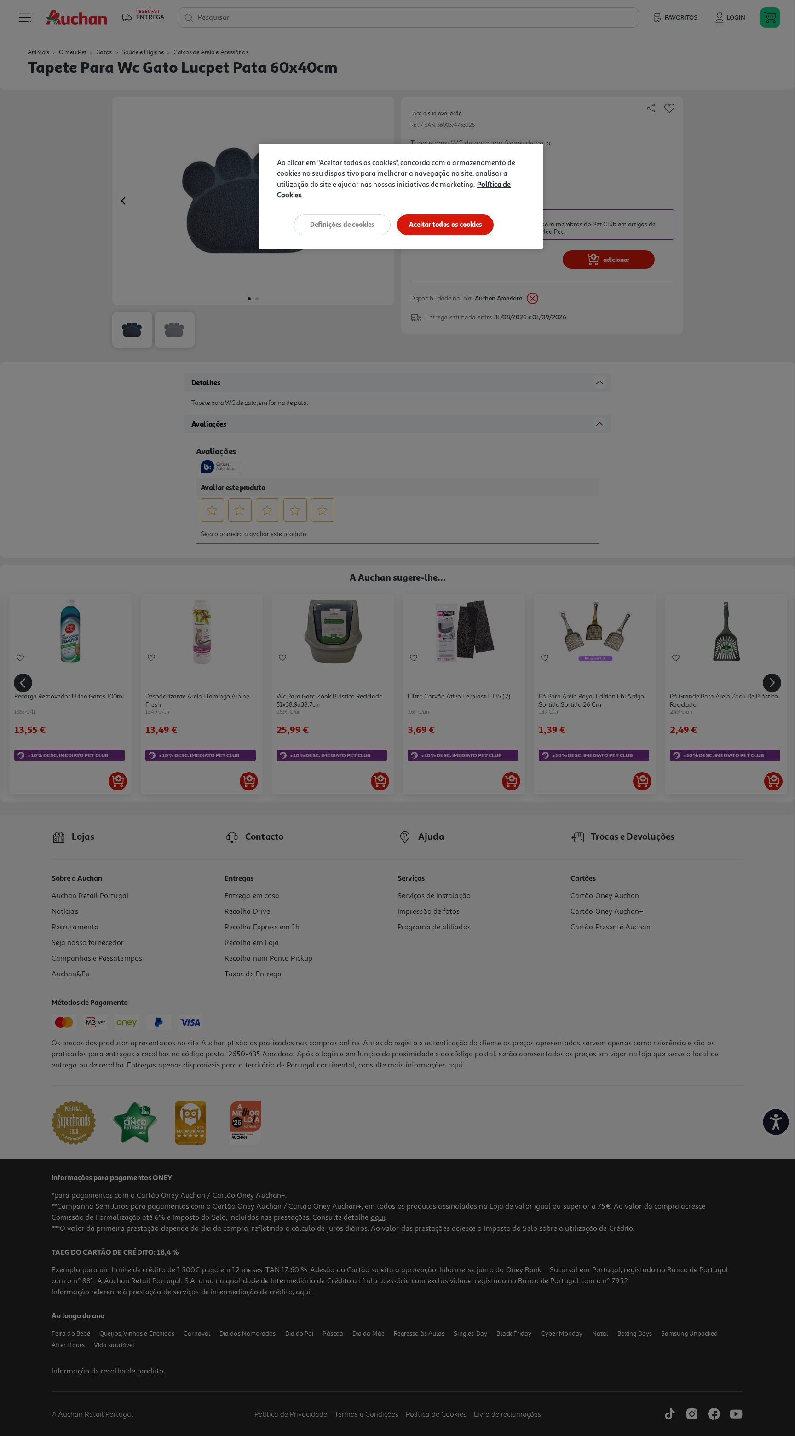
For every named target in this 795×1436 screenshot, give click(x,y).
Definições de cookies (342, 224)
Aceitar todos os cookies (445, 224)
